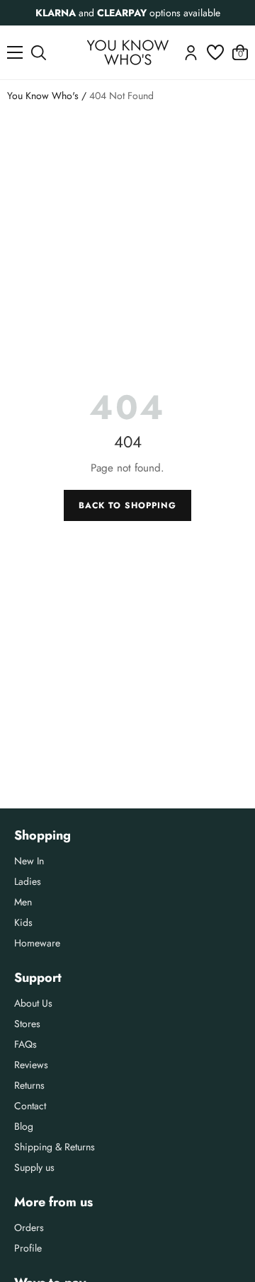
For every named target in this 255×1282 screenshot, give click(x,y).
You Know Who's (43, 95)
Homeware (37, 943)
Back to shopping (127, 505)
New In (29, 861)
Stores (27, 1024)
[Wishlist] (215, 52)
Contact (30, 1106)
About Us (33, 1003)
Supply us (34, 1167)
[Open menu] (15, 52)
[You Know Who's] (128, 52)
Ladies (27, 881)
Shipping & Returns (54, 1147)
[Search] (38, 52)
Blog (23, 1126)
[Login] (190, 52)
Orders (29, 1227)
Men (23, 902)
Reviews (31, 1065)
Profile (28, 1248)
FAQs (25, 1044)
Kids (23, 922)
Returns (29, 1085)
